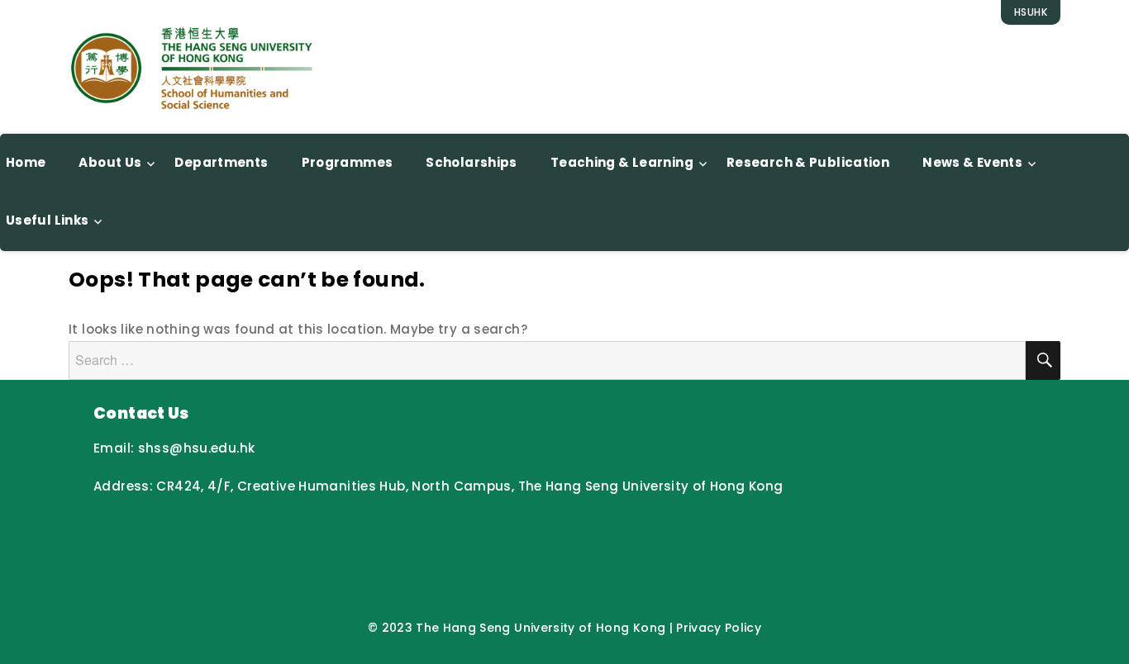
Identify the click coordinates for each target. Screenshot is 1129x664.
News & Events (972, 162)
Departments (221, 162)
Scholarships (471, 162)
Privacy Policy (718, 627)
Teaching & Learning (621, 162)
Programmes (347, 162)
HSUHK (1030, 12)
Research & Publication (807, 162)
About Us (110, 162)
